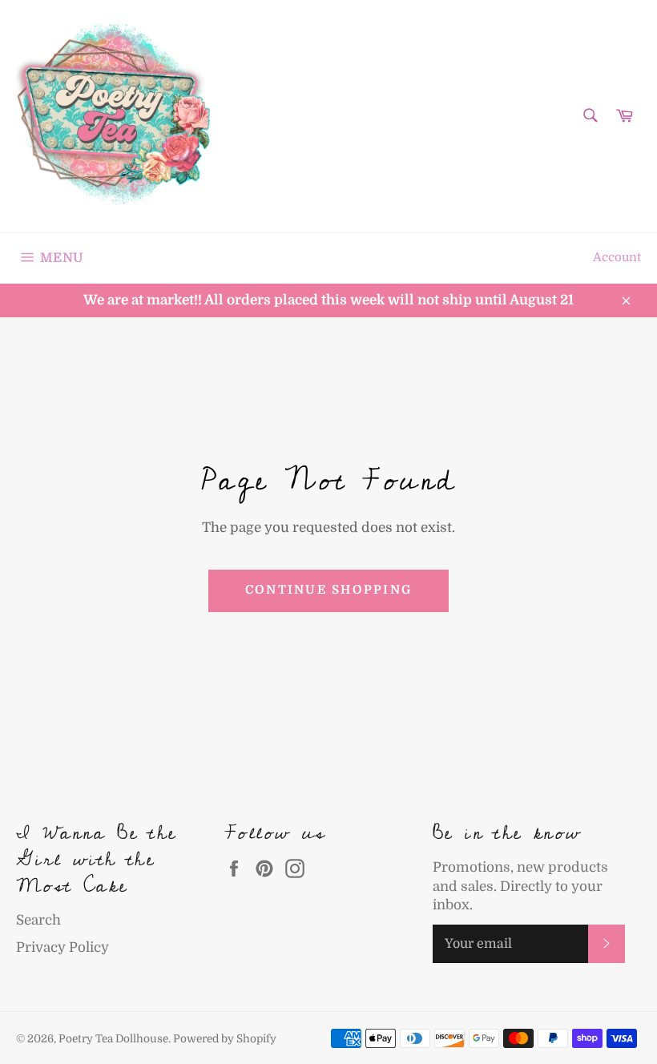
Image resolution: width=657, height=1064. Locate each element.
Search (38, 920)
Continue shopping (328, 590)
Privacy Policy (62, 947)
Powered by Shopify (224, 1039)
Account (617, 257)
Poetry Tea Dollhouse (113, 1039)
